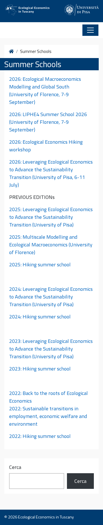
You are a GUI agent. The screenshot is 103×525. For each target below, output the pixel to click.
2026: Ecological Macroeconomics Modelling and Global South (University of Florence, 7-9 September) (45, 90)
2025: (51, 216)
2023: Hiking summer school (40, 368)
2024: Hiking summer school (40, 316)
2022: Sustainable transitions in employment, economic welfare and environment (48, 416)
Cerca (15, 467)
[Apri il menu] (90, 30)
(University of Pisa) (53, 304)
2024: (51, 296)
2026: (51, 169)
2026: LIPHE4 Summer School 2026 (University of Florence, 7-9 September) (48, 121)
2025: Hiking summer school (40, 264)
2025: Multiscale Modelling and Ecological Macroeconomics (43, 240)
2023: (51, 348)
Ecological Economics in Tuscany (46, 517)
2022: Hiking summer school (40, 436)
